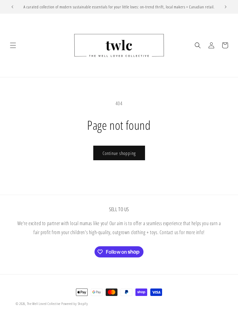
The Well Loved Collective (44, 303)
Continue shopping (119, 153)
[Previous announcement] (12, 7)
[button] (13, 45)
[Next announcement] (225, 7)
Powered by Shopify (74, 303)
